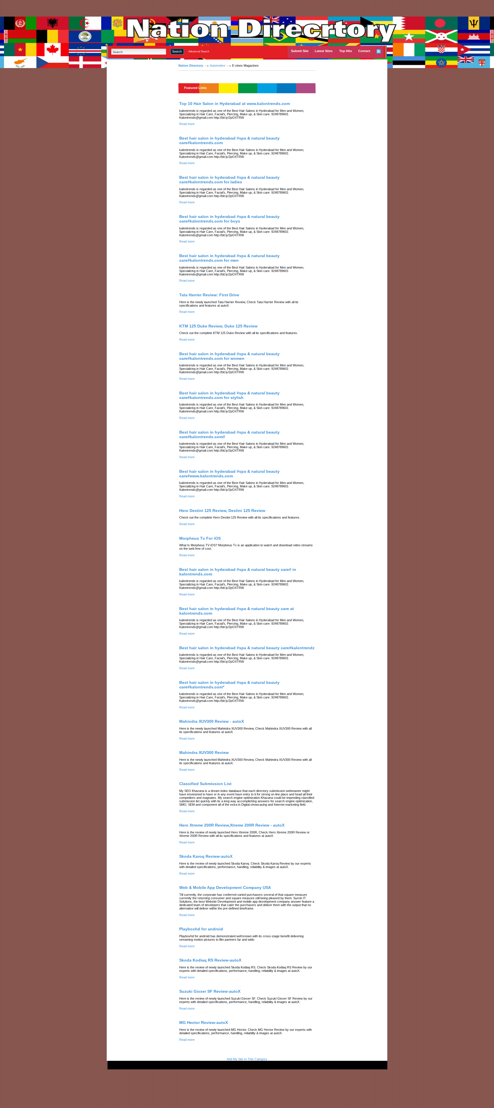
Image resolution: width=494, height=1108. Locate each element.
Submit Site (299, 51)
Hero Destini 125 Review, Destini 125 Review (222, 510)
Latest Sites (323, 51)
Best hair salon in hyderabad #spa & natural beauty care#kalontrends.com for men (229, 258)
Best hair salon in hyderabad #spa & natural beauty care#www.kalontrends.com (229, 473)
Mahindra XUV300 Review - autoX (211, 721)
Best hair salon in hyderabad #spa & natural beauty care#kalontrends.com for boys (229, 218)
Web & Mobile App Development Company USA (225, 887)
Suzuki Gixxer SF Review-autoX (209, 991)
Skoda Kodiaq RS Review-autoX (210, 960)
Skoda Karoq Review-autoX (205, 856)
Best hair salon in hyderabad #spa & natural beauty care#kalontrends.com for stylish (229, 395)
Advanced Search (198, 51)
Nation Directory (190, 65)
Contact (364, 51)
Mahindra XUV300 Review (204, 752)
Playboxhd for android (201, 929)
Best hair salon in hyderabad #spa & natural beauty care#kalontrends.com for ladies (229, 179)
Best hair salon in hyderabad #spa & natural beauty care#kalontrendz (246, 648)
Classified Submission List (205, 783)
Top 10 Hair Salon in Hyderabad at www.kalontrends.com (234, 103)
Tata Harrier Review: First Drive (209, 295)
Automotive (217, 65)
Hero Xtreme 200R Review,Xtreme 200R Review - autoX (231, 825)
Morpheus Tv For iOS (200, 538)
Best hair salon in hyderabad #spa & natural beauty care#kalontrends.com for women (229, 356)
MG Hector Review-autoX (203, 1022)
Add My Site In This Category (247, 1059)
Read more (187, 124)
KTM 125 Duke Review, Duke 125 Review (218, 326)
